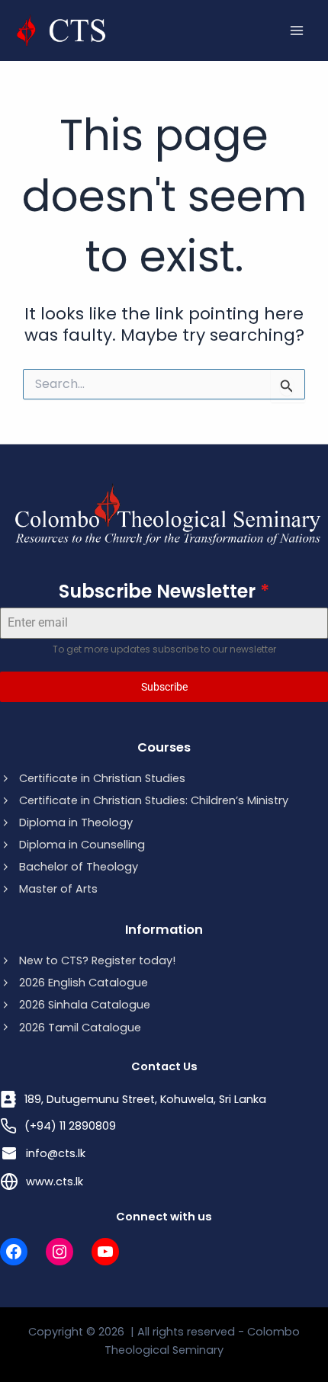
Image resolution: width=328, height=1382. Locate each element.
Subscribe (164, 687)
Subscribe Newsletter (164, 591)
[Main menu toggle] (297, 30)
